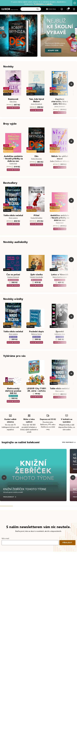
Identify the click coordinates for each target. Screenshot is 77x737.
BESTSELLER (8, 91)
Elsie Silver (13, 101)
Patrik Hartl (13, 163)
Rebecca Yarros (36, 334)
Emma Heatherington (60, 277)
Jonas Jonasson (59, 106)
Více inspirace (68, 442)
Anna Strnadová (36, 104)
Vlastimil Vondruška (36, 277)
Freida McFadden (36, 218)
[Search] (38, 9)
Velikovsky (66, 161)
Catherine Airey (60, 334)
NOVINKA (7, 94)
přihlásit (67, 543)
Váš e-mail (5, 538)
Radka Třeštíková (56, 161)
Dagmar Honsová (13, 277)
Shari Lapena (13, 218)
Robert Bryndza (36, 159)
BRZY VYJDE (8, 151)
